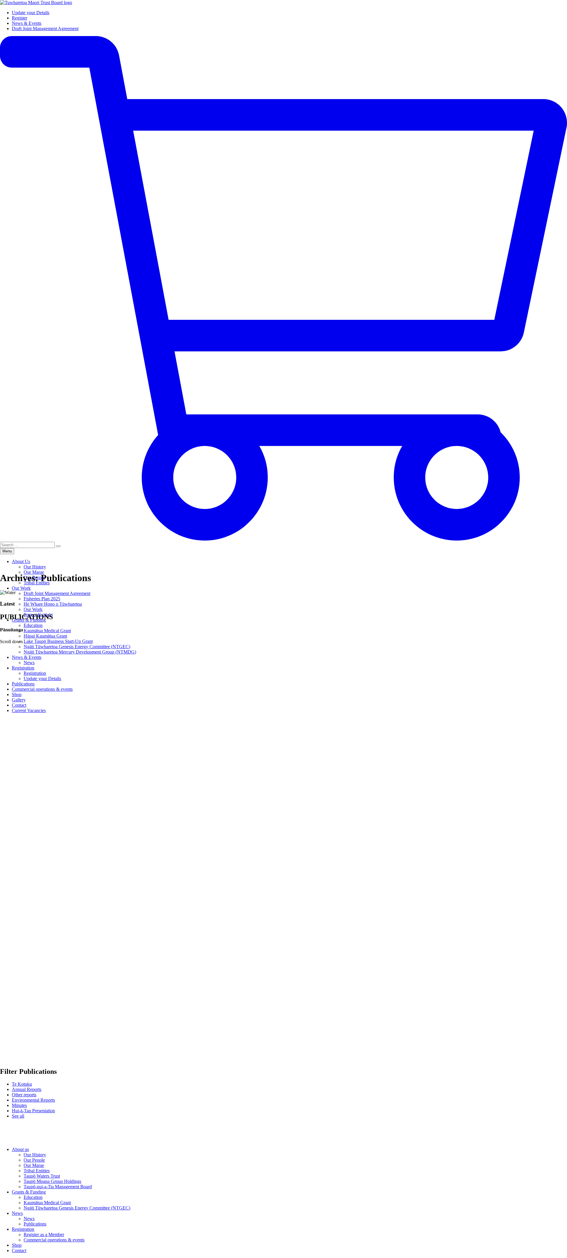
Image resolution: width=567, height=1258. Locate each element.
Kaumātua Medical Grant (47, 630)
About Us (21, 561)
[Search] (58, 546)
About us (20, 1149)
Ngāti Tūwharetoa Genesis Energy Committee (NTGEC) (77, 1207)
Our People (34, 1160)
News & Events (26, 23)
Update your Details (30, 12)
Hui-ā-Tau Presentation (33, 1110)
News (17, 1213)
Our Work (21, 588)
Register (19, 17)
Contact (19, 1250)
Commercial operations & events (54, 1239)
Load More (283, 1132)
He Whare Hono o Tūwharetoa (53, 604)
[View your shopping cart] (283, 539)
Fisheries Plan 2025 (42, 598)
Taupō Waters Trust (42, 1175)
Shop (17, 1245)
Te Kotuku (22, 1084)
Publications (35, 1223)
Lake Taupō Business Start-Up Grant (58, 641)
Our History (35, 566)
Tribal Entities (37, 1170)
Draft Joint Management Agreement (45, 28)
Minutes (19, 1105)
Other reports (24, 1094)
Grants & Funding (29, 1191)
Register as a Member (44, 1234)
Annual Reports (26, 1089)
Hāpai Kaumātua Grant (45, 635)
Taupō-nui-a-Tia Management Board (58, 1186)
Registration (23, 1229)
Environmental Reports (33, 1100)
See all (18, 1115)
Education (33, 625)
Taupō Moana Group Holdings (52, 1181)
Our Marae (34, 572)
